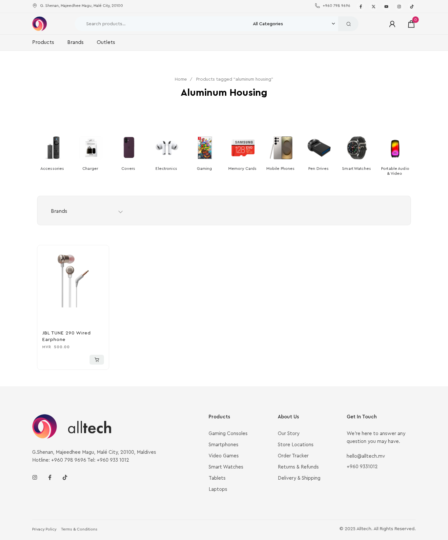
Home (181, 79)
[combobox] (295, 24)
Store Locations (296, 444)
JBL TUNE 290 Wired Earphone (66, 336)
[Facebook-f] (49, 477)
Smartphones (223, 444)
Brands (75, 42)
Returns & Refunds (298, 467)
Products (43, 42)
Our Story (288, 433)
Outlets (106, 42)
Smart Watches (226, 467)
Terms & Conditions (79, 529)
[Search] (348, 23)
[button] (97, 360)
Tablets (217, 478)
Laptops (218, 489)
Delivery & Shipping (299, 478)
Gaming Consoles (228, 433)
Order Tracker (293, 455)
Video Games (224, 455)
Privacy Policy (44, 529)
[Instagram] (34, 477)
